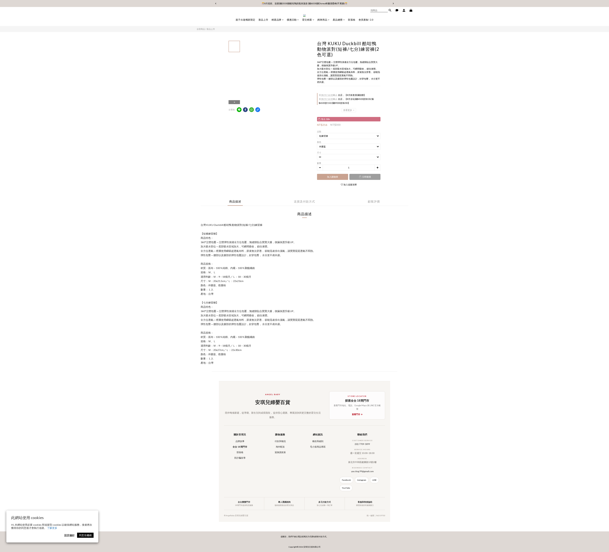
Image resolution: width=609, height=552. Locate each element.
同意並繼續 (85, 535)
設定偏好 (69, 535)
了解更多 (52, 527)
